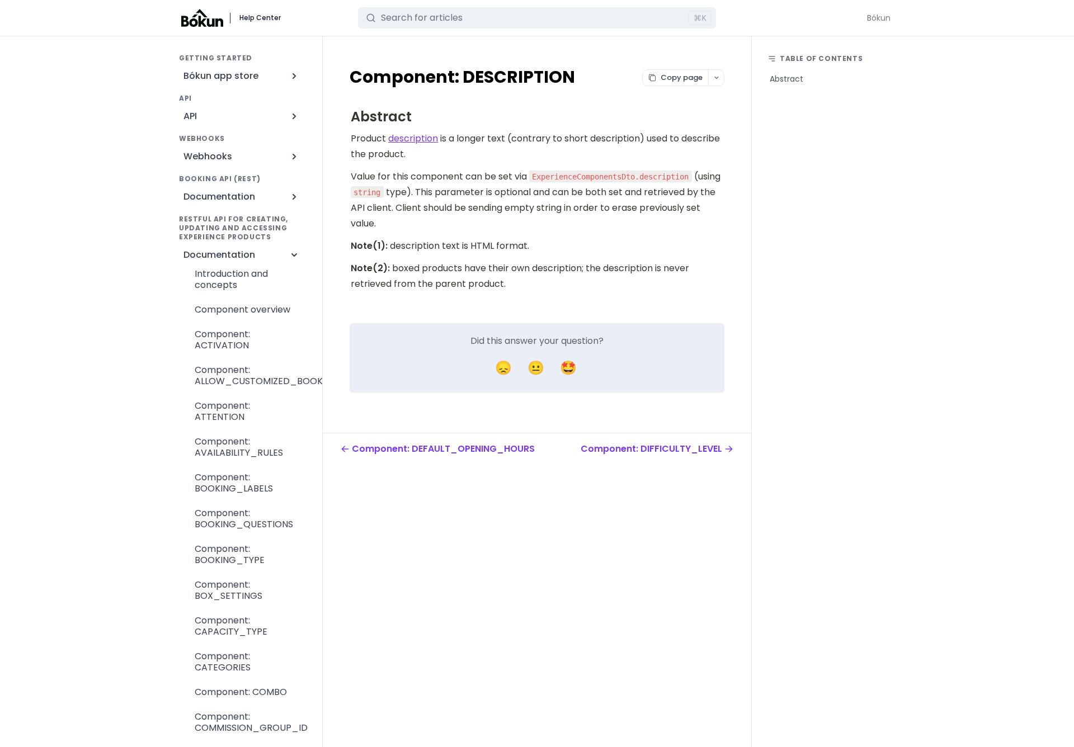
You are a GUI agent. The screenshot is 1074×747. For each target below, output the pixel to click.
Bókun (879, 17)
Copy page (682, 77)
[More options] (716, 78)
